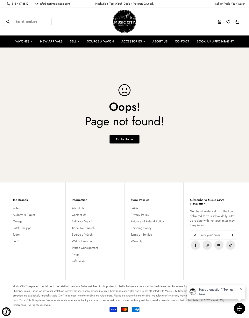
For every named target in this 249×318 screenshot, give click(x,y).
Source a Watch (82, 234)
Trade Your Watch (83, 228)
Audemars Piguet (24, 215)
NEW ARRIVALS (51, 41)
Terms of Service (141, 234)
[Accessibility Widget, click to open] (6, 311)
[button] (237, 21)
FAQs (134, 208)
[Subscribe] (232, 235)
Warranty (136, 241)
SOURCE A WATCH (100, 41)
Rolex (16, 208)
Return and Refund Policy (147, 221)
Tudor (16, 234)
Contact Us (79, 215)
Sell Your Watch (82, 221)
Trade (227, 4)
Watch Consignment (85, 247)
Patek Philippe (22, 228)
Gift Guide (79, 261)
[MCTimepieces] (219, 245)
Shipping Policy (141, 228)
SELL (73, 41)
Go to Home (124, 139)
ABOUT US (159, 41)
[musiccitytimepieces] (195, 245)
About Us (78, 208)
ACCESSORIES (131, 41)
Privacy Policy (140, 215)
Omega (17, 221)
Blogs (75, 254)
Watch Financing (83, 241)
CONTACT (182, 41)
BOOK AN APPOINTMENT (215, 41)
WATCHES (22, 41)
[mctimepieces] (124, 21)
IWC (16, 241)
